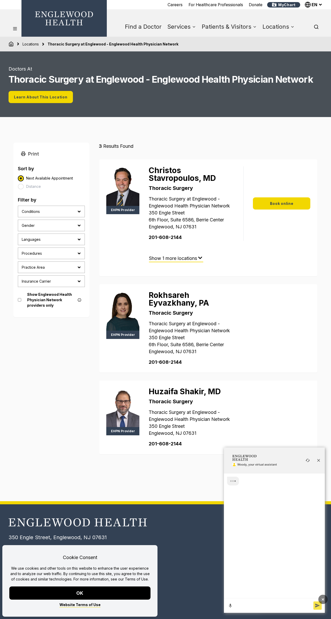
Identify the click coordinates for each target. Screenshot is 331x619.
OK (80, 593)
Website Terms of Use (80, 604)
